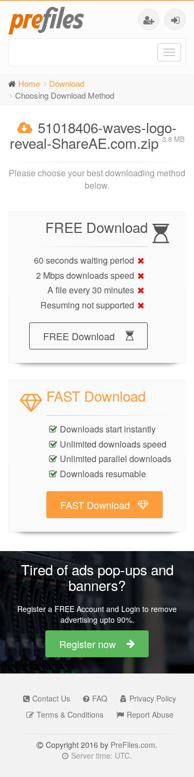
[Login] (175, 19)
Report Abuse (150, 714)
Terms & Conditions (70, 714)
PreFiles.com (132, 744)
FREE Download (79, 336)
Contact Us (51, 698)
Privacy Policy (152, 698)
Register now (87, 644)
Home (29, 83)
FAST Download (95, 505)
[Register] (149, 19)
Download (66, 83)
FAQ (99, 698)
